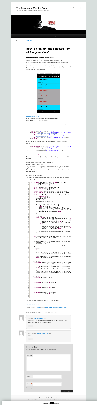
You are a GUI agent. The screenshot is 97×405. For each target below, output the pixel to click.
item (54, 307)
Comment (29, 355)
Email (29, 384)
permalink (39, 309)
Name (29, 376)
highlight (50, 307)
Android (34, 36)
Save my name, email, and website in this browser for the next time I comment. (44, 388)
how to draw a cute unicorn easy (62, 399)
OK (52, 403)
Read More (56, 403)
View (65, 307)
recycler (57, 307)
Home (18, 36)
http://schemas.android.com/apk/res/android (61, 132)
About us (60, 36)
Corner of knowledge (26, 36)
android (46, 307)
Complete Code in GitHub (32, 116)
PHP (40, 36)
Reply (30, 325)
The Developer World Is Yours (32, 8)
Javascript (54, 36)
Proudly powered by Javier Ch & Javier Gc (48, 397)
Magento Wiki (46, 36)
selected (61, 307)
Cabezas (32, 40)
